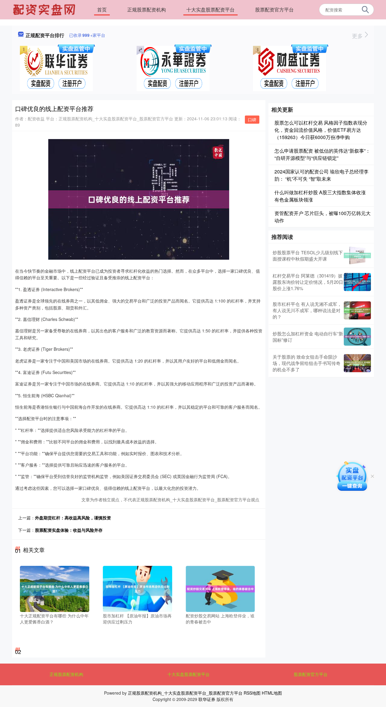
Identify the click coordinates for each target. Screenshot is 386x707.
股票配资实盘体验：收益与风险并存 (69, 530)
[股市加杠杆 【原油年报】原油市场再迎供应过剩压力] (137, 588)
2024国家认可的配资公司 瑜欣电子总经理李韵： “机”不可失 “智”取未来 (321, 175)
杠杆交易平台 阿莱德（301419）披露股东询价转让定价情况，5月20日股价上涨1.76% (308, 281)
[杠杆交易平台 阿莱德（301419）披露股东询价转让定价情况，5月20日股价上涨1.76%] (357, 282)
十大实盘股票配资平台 (210, 9)
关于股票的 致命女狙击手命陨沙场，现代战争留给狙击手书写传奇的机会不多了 (306, 363)
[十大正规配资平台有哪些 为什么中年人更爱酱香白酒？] (54, 588)
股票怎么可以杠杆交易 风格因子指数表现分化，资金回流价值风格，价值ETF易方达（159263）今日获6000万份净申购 (320, 130)
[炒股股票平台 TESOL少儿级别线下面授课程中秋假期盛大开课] (357, 255)
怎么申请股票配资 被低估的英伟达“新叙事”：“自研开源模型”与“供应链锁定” (322, 154)
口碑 (252, 119)
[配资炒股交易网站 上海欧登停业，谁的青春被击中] (220, 588)
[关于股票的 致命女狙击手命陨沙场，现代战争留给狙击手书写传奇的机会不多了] (357, 363)
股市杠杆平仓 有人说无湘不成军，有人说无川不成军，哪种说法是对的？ (307, 310)
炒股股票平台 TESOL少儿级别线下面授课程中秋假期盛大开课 (308, 255)
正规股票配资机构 (146, 9)
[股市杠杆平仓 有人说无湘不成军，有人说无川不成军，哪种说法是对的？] (357, 310)
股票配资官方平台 (274, 9)
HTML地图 (272, 693)
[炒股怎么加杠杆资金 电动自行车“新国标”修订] (357, 337)
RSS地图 (252, 693)
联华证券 (206, 699)
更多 (358, 36)
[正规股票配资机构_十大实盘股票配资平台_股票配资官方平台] (45, 9)
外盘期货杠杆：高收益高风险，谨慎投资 (73, 518)
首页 (102, 9)
